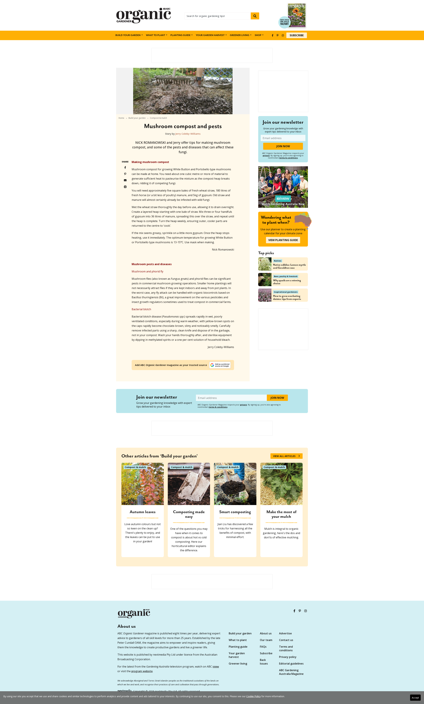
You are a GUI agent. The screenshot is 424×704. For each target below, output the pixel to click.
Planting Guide (180, 35)
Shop (258, 35)
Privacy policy (287, 657)
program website (142, 671)
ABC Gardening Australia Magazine (291, 672)
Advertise (285, 633)
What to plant (155, 35)
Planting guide (238, 646)
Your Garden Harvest (210, 35)
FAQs (263, 646)
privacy (266, 155)
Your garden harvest (237, 655)
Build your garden (128, 35)
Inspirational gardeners (285, 292)
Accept (415, 697)
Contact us (286, 640)
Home (121, 118)
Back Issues (264, 661)
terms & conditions (288, 158)
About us (266, 633)
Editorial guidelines (291, 663)
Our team (266, 640)
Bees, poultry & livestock (285, 276)
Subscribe (297, 35)
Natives (277, 260)
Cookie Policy (253, 696)
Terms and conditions (286, 648)
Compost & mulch (158, 118)
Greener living (239, 35)
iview (216, 666)
